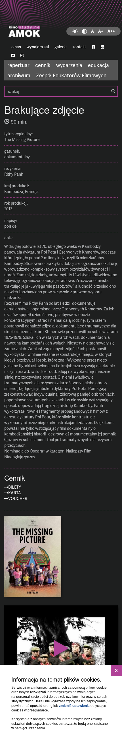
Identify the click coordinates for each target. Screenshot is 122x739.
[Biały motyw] (75, 31)
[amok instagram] (22, 55)
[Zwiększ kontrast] (84, 31)
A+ (100, 31)
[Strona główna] (61, 21)
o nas (16, 46)
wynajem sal (38, 46)
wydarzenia (69, 64)
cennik (43, 64)
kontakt (79, 46)
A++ (111, 31)
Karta (14, 492)
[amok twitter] (13, 55)
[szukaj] (113, 91)
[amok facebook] (93, 47)
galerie (60, 46)
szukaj (61, 91)
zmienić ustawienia (74, 706)
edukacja (98, 64)
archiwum (18, 75)
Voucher (17, 498)
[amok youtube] (102, 47)
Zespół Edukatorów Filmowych (71, 75)
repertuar (18, 64)
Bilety (14, 487)
